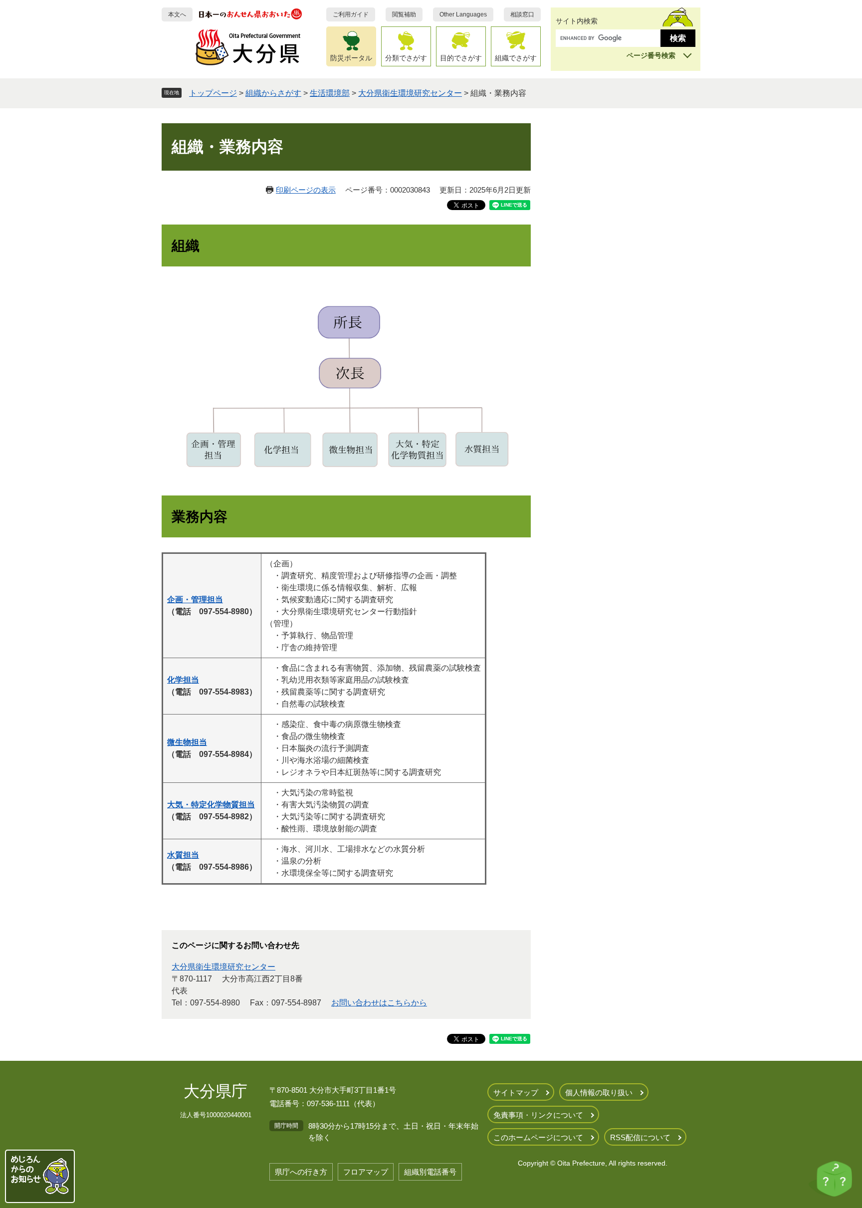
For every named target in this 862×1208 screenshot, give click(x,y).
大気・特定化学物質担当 (211, 804)
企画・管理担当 (195, 599)
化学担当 (183, 680)
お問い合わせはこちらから (379, 1002)
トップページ (213, 93)
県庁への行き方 (301, 1172)
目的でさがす (461, 58)
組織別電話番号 (430, 1172)
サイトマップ (515, 1092)
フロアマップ (365, 1172)
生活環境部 (330, 93)
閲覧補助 (404, 14)
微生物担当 (187, 742)
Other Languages (463, 14)
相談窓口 (522, 14)
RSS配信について (640, 1137)
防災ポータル (351, 58)
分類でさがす (406, 58)
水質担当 (183, 855)
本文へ (177, 14)
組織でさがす (516, 58)
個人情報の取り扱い (599, 1092)
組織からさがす (273, 93)
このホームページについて (538, 1137)
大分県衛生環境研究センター (410, 93)
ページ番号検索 (651, 55)
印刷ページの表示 (306, 190)
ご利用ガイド (351, 14)
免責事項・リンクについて (538, 1115)
